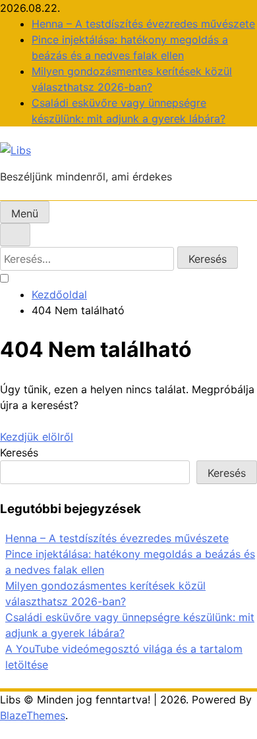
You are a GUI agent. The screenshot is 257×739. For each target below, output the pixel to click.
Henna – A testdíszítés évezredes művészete (143, 23)
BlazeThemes (32, 715)
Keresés (19, 452)
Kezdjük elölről (36, 436)
